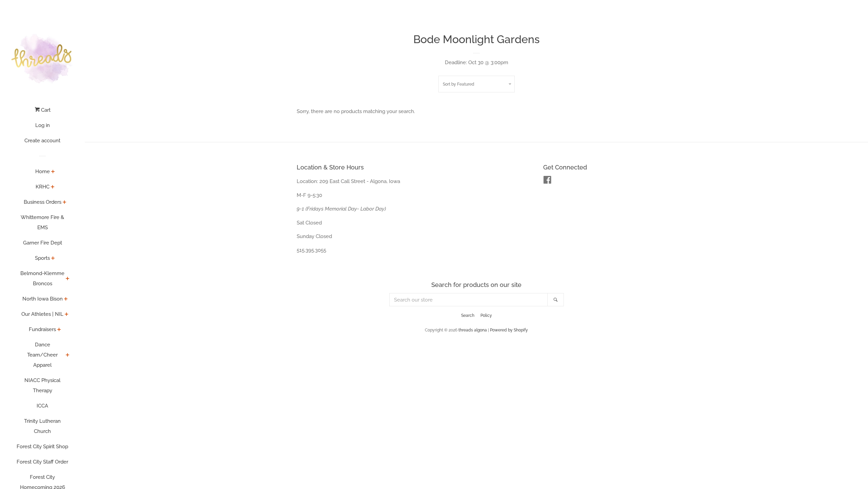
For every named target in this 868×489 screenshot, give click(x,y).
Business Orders (42, 202)
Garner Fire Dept (42, 243)
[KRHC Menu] (53, 187)
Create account (42, 141)
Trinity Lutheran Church (42, 426)
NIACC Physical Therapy (42, 385)
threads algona (472, 330)
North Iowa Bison (42, 299)
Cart (45, 110)
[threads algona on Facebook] (547, 181)
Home (42, 171)
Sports (42, 258)
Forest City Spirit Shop (42, 446)
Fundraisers (42, 329)
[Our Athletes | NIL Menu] (66, 314)
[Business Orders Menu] (64, 202)
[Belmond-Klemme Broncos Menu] (67, 279)
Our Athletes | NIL (42, 314)
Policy (486, 315)
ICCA (42, 406)
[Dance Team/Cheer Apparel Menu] (67, 355)
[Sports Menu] (53, 258)
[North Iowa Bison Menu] (66, 299)
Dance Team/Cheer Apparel (42, 355)
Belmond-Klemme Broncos (42, 278)
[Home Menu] (53, 172)
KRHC (43, 187)
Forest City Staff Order (42, 462)
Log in (42, 125)
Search (467, 315)
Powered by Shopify (509, 330)
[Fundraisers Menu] (59, 330)
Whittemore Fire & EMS (42, 222)
